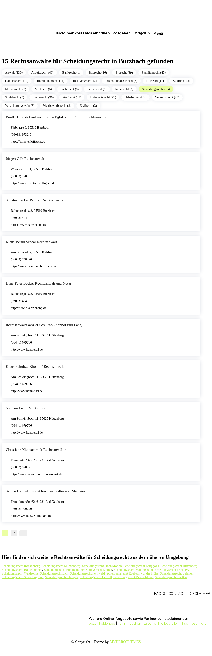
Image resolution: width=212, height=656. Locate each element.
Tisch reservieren (194, 623)
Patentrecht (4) (96, 89)
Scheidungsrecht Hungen (61, 577)
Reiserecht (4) (124, 89)
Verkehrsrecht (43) (167, 97)
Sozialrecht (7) (14, 97)
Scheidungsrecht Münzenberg (61, 566)
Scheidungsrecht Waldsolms (20, 573)
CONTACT (176, 593)
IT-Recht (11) (155, 81)
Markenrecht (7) (15, 89)
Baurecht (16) (98, 72)
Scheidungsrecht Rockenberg (21, 566)
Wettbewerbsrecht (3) (57, 105)
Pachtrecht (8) (69, 89)
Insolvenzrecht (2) (85, 81)
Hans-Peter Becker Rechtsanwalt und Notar (38, 283)
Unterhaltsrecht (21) (103, 97)
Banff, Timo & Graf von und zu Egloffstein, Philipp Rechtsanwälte (56, 117)
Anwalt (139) (14, 72)
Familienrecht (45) (154, 72)
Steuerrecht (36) (43, 97)
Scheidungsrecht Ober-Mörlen (102, 566)
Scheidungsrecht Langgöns (141, 566)
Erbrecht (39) (124, 72)
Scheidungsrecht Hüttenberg (179, 566)
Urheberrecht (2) (135, 97)
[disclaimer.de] (22, 33)
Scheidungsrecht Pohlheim (61, 569)
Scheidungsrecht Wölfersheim (133, 569)
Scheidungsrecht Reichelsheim (133, 577)
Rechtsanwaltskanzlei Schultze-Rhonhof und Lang (44, 325)
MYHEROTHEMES (125, 642)
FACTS (159, 593)
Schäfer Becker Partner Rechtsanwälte (34, 200)
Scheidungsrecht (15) (156, 89)
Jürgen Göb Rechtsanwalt (25, 159)
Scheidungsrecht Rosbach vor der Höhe (132, 573)
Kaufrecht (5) (181, 81)
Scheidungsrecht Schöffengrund (22, 577)
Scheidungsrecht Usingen (176, 573)
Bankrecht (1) (71, 72)
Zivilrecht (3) (88, 105)
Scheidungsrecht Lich (54, 573)
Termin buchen (129, 623)
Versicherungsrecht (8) (19, 105)
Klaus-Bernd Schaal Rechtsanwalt (31, 242)
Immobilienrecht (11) (50, 81)
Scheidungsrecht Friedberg (171, 569)
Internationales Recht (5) (121, 81)
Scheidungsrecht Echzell (96, 577)
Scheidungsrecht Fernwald (87, 573)
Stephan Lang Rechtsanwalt (27, 408)
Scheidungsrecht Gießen (171, 577)
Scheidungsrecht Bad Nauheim (22, 569)
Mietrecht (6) (43, 89)
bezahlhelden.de (102, 623)
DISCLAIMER (199, 593)
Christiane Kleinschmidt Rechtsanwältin (36, 450)
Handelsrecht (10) (16, 81)
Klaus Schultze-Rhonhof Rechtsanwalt (35, 366)
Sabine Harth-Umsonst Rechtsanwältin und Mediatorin (47, 491)
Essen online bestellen (161, 623)
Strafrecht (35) (71, 97)
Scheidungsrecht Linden (96, 569)
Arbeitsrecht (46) (42, 72)
